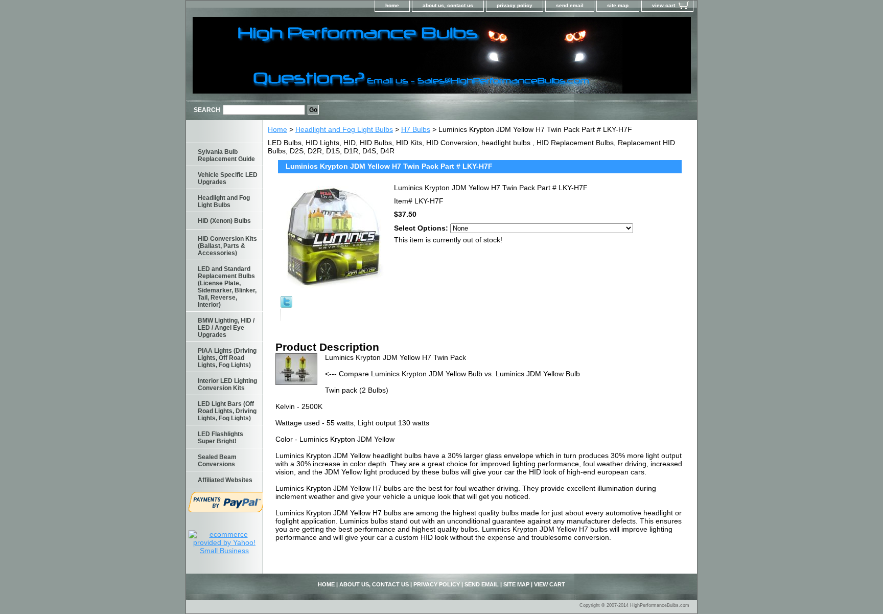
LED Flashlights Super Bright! (220, 437)
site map (618, 5)
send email (570, 5)
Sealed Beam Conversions (217, 460)
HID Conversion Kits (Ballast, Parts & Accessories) (227, 246)
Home (277, 129)
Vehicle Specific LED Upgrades (228, 178)
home (392, 5)
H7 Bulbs (415, 129)
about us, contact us (448, 5)
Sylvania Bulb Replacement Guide (226, 155)
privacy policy (514, 5)
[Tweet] (286, 305)
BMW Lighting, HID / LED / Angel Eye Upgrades (226, 327)
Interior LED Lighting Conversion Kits (227, 384)
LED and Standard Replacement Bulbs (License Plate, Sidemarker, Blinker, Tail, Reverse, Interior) (227, 286)
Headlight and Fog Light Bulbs (344, 129)
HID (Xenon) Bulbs (224, 220)
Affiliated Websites (225, 480)
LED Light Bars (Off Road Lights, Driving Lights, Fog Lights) (227, 411)
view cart (663, 5)
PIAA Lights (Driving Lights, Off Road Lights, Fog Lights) (227, 358)
